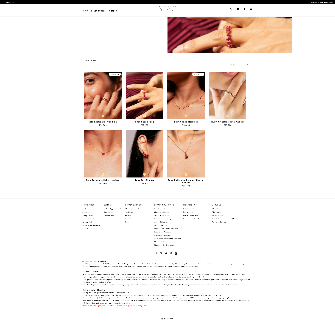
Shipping (86, 212)
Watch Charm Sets (191, 215)
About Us (216, 205)
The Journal (217, 212)
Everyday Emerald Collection (166, 229)
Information (88, 205)
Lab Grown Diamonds (163, 209)
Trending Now (190, 205)
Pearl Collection (160, 225)
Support (107, 205)
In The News (217, 215)
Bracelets (128, 219)
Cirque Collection (161, 215)
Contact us (108, 212)
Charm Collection (161, 212)
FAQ (84, 209)
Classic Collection (161, 242)
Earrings (128, 215)
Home (86, 60)
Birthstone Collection (163, 235)
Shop (85, 11)
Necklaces (129, 212)
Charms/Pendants (132, 209)
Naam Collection (161, 222)
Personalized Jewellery (192, 219)
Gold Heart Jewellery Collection (167, 239)
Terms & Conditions (90, 219)
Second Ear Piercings (162, 232)
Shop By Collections (164, 205)
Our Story (216, 209)
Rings (127, 222)
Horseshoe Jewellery (162, 219)
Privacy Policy (87, 222)
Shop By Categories (134, 205)
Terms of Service (219, 222)
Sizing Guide (87, 215)
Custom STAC (109, 215)
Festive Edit (188, 212)
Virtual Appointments (113, 209)
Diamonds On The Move (164, 245)
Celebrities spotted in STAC (223, 219)
